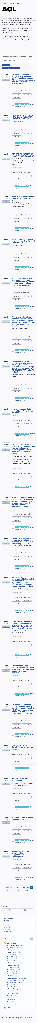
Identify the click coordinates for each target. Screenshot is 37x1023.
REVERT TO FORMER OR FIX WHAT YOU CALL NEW (23, 155)
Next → (27, 890)
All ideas (6, 920)
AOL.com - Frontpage (13, 989)
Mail (20, 125)
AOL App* (10, 950)
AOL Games (10, 958)
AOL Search (10, 971)
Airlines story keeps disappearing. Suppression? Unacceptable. (20, 854)
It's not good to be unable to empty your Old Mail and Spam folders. (23, 241)
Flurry (9, 1002)
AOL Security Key (12, 973)
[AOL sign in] (25, 910)
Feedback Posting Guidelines (16, 1017)
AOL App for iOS (11, 947)
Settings (6, 931)
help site (9, 32)
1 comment (14, 749)
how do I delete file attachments (20, 779)
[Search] (31, 938)
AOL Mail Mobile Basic (13, 963)
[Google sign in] (9, 910)
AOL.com (10, 986)
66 (19, 890)
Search (6, 929)
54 (24, 888)
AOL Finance (11, 956)
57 (7, 890)
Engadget (10, 999)
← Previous (8, 888)
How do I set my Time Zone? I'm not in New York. (23, 746)
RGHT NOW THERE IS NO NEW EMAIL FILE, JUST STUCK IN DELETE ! (23, 117)
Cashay (9, 997)
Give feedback (12, 943)
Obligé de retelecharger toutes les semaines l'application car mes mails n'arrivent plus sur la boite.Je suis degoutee (23, 542)
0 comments (15, 86)
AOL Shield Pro (11, 976)
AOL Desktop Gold (12, 952)
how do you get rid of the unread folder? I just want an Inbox (22, 411)
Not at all (17, 94)
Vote (6, 79)
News (20, 859)
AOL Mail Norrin (11, 969)
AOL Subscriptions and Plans (15, 978)
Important (28, 94)
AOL (8, 1008)
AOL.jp (9, 991)
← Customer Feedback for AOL (10, 3)
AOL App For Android (13, 945)
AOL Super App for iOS (13, 982)
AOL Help (10, 960)
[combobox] (17, 938)
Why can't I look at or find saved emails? (22, 818)
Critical (17, 98)
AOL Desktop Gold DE (13, 954)
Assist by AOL (11, 993)
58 (11, 890)
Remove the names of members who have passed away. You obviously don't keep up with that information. (23, 669)
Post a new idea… (9, 918)
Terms (6, 1017)
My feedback (25, 68)
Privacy (26, 1017)
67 (22, 890)
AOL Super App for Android (14, 980)
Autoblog (9, 995)
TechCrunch (10, 1004)
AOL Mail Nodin (11, 967)
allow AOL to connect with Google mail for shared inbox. (23, 198)
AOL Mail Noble (11, 965)
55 (28, 888)
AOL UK (9, 984)
